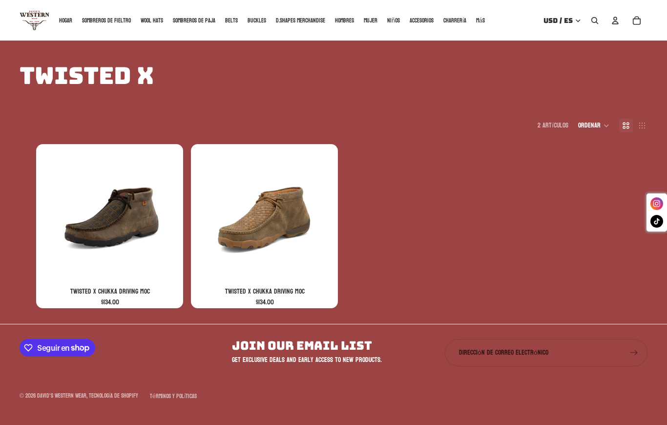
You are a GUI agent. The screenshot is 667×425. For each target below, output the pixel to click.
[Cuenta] (615, 20)
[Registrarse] (634, 352)
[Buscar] (594, 20)
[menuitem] (480, 20)
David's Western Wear (61, 395)
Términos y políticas (173, 396)
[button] (593, 125)
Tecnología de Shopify (113, 395)
